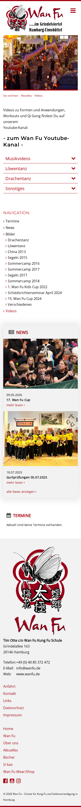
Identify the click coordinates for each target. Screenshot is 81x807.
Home (8, 728)
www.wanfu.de (28, 674)
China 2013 (17, 251)
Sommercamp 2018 (24, 281)
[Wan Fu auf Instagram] (18, 781)
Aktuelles (26, 95)
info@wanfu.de (28, 668)
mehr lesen (15, 405)
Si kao (8, 764)
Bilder (10, 234)
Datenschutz (13, 707)
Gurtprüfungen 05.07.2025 (26, 477)
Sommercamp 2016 (24, 263)
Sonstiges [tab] (15, 188)
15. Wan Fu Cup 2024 (24, 298)
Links (7, 700)
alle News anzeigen (20, 492)
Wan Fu (9, 735)
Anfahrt (9, 686)
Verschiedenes (20, 304)
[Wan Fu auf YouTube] (12, 781)
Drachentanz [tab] (18, 178)
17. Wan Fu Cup (18, 400)
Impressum (12, 715)
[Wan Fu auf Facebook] (5, 781)
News (10, 227)
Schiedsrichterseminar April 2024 (35, 292)
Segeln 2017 (17, 275)
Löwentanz (16, 245)
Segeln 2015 (17, 257)
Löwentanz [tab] (16, 168)
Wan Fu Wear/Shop (19, 771)
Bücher (9, 757)
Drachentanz (18, 240)
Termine (12, 221)
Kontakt (9, 693)
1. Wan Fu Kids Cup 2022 (27, 286)
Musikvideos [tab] (17, 158)
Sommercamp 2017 (24, 269)
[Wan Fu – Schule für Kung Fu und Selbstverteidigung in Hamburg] (33, 17)
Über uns (10, 743)
